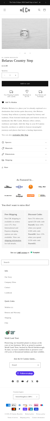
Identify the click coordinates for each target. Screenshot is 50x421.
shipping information (13, 240)
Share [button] (6, 167)
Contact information (38, 417)
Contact (7, 287)
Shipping (8, 318)
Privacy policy (40, 414)
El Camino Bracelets (16, 414)
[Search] (46, 262)
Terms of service (13, 417)
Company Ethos (10, 282)
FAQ (6, 323)
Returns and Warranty (12, 312)
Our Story (8, 277)
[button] (4, 9)
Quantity (5, 71)
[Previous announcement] (4, 2)
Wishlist (9, 307)
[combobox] (25, 262)
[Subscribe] (37, 365)
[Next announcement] (45, 2)
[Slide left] (19, 53)
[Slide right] (30, 53)
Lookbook (8, 293)
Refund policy (29, 414)
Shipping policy (25, 417)
